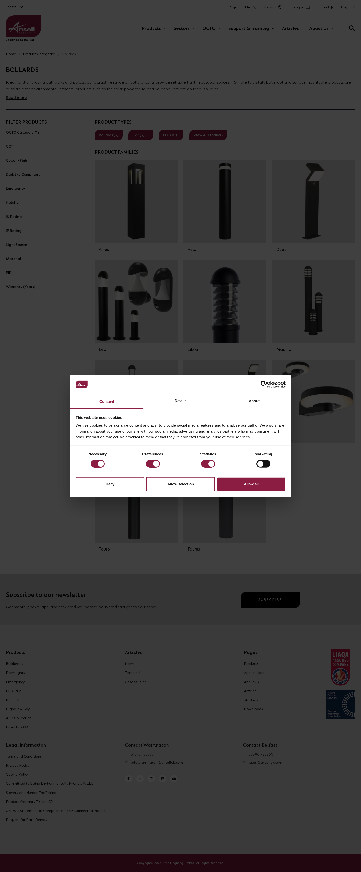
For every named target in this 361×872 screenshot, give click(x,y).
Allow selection (180, 484)
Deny (110, 484)
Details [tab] (181, 401)
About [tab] (254, 401)
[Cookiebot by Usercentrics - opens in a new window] (264, 384)
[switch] (153, 463)
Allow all (251, 484)
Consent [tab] (106, 401)
